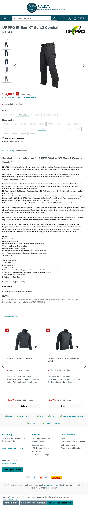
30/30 (24, 124)
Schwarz (35, 115)
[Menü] (5, 18)
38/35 (24, 133)
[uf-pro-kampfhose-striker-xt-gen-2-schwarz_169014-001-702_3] (49, 65)
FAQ (63, 438)
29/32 (16, 124)
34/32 (42, 129)
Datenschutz (37, 445)
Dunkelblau (9, 115)
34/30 (33, 129)
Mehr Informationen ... (11, 499)
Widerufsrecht (38, 442)
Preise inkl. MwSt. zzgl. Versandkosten (19, 98)
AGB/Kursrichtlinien (40, 448)
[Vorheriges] (15, 65)
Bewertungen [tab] (21, 151)
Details (24, 406)
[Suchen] (54, 18)
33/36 (24, 129)
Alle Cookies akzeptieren (60, 503)
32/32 (51, 124)
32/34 (60, 124)
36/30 (69, 129)
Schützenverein (68, 445)
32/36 (69, 124)
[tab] (8, 151)
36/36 (78, 129)
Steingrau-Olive (50, 115)
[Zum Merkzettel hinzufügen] (36, 347)
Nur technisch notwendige (33, 503)
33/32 (7, 129)
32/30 (42, 124)
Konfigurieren (11, 503)
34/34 (51, 129)
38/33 (15, 133)
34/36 (61, 129)
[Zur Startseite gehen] (44, 8)
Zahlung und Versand (41, 438)
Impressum (36, 451)
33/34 (15, 129)
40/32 (33, 133)
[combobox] (31, 18)
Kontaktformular (9, 463)
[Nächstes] (84, 65)
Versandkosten (50, 485)
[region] (44, 65)
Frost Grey (23, 115)
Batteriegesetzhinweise (71, 448)
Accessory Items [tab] (10, 316)
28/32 (7, 124)
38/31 (7, 133)
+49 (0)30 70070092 (13, 448)
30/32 (33, 124)
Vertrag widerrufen (12, 470)
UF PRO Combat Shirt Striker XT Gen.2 (63, 359)
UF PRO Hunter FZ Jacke (19, 358)
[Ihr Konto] (69, 18)
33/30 (77, 124)
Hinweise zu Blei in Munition (73, 442)
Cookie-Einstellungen (41, 454)
